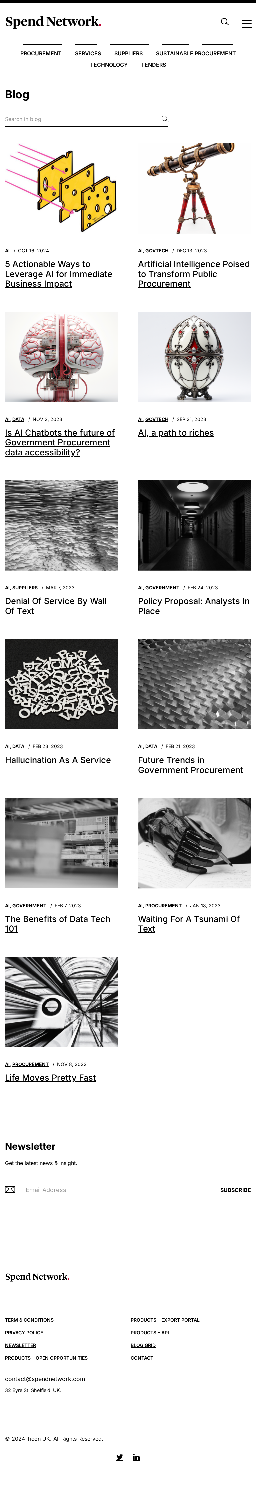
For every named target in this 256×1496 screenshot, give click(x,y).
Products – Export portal (165, 1320)
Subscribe (235, 1190)
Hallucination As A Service (58, 760)
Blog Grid (143, 1345)
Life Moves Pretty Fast (50, 1077)
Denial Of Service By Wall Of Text (56, 606)
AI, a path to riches (176, 432)
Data (18, 419)
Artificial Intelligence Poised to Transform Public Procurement (194, 273)
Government (162, 587)
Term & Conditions (29, 1320)
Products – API (150, 1332)
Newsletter (20, 1345)
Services (88, 53)
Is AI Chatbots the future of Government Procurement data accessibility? (60, 442)
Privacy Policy (24, 1332)
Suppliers (128, 53)
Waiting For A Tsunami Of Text (189, 924)
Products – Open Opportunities (46, 1358)
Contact (142, 1358)
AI (7, 250)
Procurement (41, 53)
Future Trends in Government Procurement (190, 765)
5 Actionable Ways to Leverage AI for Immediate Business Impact (58, 273)
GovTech (156, 250)
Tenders (153, 64)
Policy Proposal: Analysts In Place (194, 606)
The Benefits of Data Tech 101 (57, 924)
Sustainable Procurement (196, 53)
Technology (109, 64)
